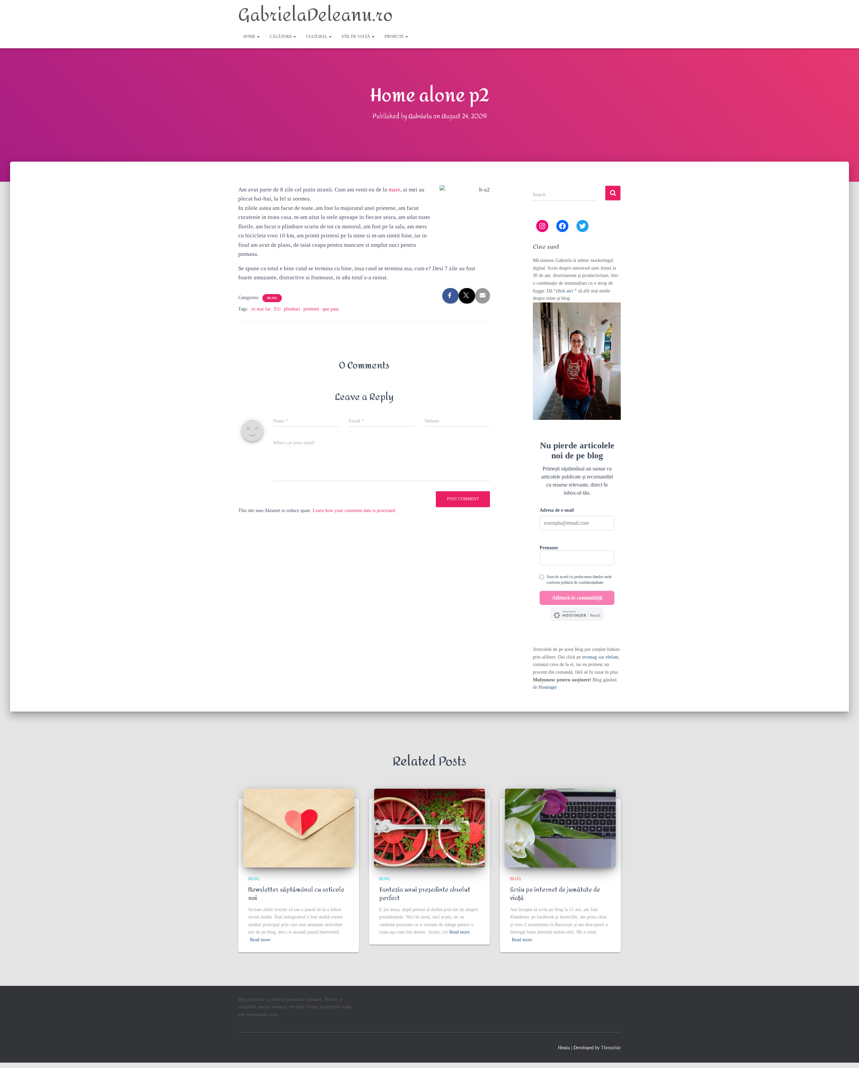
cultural (317, 36)
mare (394, 189)
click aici (565, 290)
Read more (260, 939)
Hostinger (548, 687)
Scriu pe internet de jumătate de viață (555, 894)
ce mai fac (261, 309)
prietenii (311, 309)
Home (249, 36)
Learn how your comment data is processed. (354, 510)
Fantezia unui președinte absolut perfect (424, 894)
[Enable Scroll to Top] (845, 1054)
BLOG (272, 298)
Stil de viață (356, 36)
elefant (612, 657)
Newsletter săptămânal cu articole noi (296, 894)
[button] (258, 36)
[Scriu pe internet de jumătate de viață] (560, 828)
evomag (589, 657)
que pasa (330, 309)
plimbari (292, 309)
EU (277, 309)
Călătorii (281, 36)
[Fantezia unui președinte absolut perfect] (429, 828)
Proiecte (395, 36)
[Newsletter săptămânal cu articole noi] (298, 828)
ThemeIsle (611, 1047)
